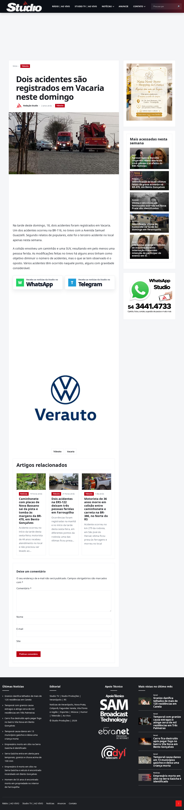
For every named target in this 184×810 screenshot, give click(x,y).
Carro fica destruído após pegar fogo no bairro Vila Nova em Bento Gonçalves (23, 722)
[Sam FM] (114, 708)
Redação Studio (30, 105)
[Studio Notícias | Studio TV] (24, 6)
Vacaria (70, 451)
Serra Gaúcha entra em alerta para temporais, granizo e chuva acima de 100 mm (23, 757)
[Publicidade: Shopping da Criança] (149, 92)
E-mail (19, 629)
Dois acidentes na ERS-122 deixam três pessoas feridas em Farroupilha (62, 505)
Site (18, 641)
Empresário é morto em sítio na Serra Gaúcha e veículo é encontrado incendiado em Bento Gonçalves (23, 770)
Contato (138, 6)
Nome (19, 616)
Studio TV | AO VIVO (86, 6)
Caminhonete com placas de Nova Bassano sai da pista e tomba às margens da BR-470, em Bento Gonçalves (30, 511)
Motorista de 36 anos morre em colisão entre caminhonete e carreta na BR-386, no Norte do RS (96, 509)
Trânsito (25, 66)
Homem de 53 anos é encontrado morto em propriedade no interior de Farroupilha (22, 783)
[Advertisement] (92, 34)
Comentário (23, 588)
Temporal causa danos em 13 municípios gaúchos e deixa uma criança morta (21, 735)
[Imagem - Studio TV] (149, 295)
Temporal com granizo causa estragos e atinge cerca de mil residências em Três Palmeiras (20, 709)
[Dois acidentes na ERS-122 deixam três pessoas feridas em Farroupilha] (63, 481)
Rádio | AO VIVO (61, 6)
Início (15, 66)
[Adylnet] (114, 752)
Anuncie (123, 6)
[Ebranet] (114, 733)
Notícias (107, 6)
